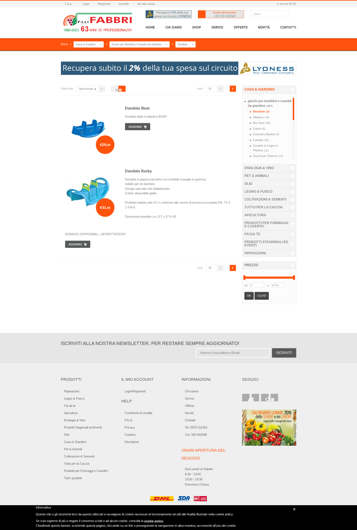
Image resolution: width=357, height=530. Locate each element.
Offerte (189, 405)
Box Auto (261, 122)
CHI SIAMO (173, 27)
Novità (264, 27)
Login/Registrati (135, 391)
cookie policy (153, 521)
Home (64, 44)
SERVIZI (217, 27)
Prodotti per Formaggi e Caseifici (266, 224)
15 (209, 88)
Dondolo (182, 44)
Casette (261, 140)
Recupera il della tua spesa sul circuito (172, 14)
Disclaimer (132, 442)
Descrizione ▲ (88, 88)
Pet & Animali (256, 176)
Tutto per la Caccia (263, 207)
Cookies (130, 434)
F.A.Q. (129, 420)
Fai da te (252, 234)
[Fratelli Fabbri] (98, 23)
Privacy (130, 427)
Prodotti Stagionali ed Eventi (266, 243)
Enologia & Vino (259, 168)
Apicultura (255, 215)
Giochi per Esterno (268, 156)
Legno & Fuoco (258, 191)
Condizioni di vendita (138, 413)
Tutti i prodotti (73, 478)
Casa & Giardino (85, 44)
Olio (248, 183)
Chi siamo (192, 391)
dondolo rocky (138, 171)
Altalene (261, 117)
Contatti (190, 420)
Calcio (259, 128)
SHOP (196, 27)
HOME (150, 27)
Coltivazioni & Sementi (265, 199)
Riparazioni (255, 253)
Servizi (189, 398)
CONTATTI (288, 27)
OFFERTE (241, 27)
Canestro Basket (266, 134)
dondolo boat (137, 108)
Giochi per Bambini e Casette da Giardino (136, 44)
